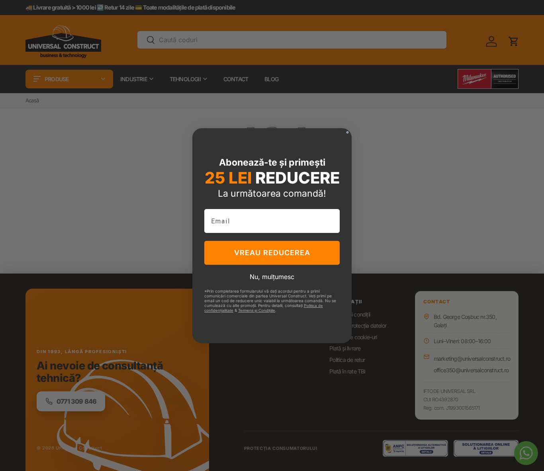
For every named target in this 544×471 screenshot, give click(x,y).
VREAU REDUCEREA (272, 252)
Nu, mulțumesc (272, 277)
